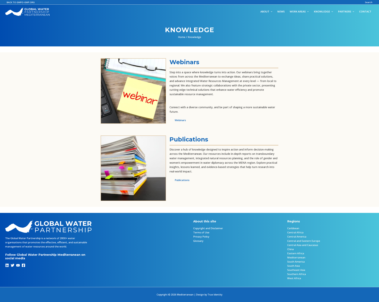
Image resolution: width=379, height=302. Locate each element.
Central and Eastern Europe (303, 241)
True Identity (215, 294)
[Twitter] (12, 265)
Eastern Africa (295, 253)
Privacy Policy (201, 236)
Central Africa (295, 232)
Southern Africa (296, 274)
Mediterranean (296, 257)
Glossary (198, 241)
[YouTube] (18, 265)
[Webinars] (178, 120)
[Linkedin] (7, 265)
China (290, 249)
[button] (20, 2)
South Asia (293, 265)
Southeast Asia (296, 270)
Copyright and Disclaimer (208, 228)
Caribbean (293, 228)
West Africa (294, 278)
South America (296, 261)
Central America (296, 236)
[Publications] (180, 180)
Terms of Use (201, 232)
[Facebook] (23, 265)
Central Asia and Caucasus (302, 245)
